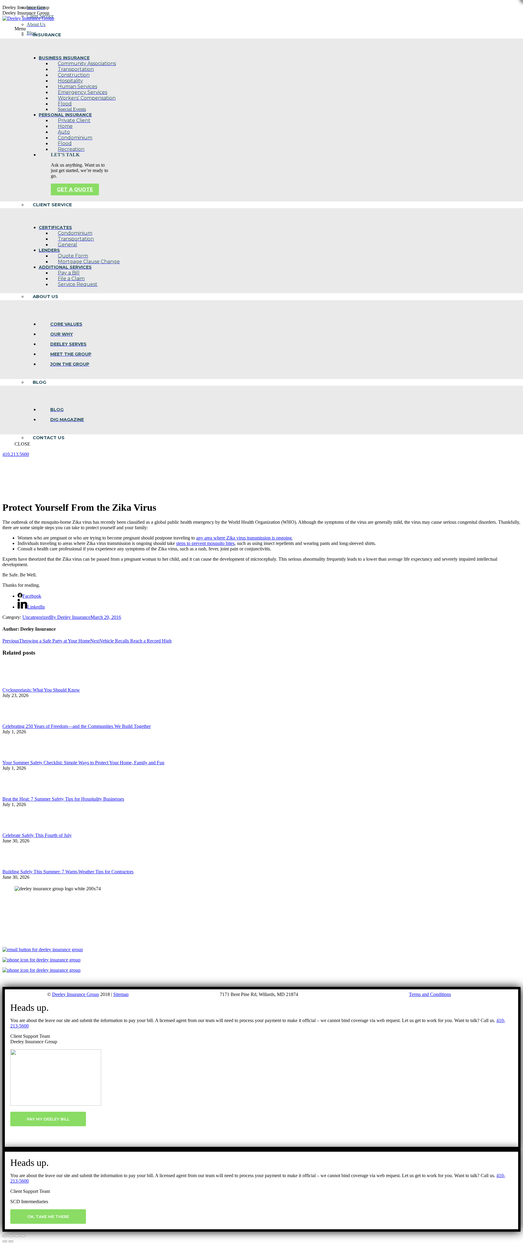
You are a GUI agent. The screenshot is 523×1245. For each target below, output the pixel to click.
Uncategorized (36, 617)
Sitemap (121, 994)
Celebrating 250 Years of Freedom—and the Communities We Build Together (76, 726)
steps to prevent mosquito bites (205, 543)
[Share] (10, 1236)
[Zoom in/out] (23, 1236)
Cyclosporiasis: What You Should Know (41, 689)
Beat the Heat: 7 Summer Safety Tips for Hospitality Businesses (63, 799)
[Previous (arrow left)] (4, 1241)
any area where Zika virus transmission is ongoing (244, 537)
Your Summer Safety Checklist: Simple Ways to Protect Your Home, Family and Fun (83, 762)
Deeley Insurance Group (75, 994)
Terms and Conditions (430, 994)
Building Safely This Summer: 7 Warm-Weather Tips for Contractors (67, 871)
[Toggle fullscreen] (17, 1236)
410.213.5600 (15, 454)
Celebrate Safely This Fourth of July (37, 835)
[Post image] (19, 684)
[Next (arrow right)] (10, 1241)
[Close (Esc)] (4, 1236)
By (70, 617)
